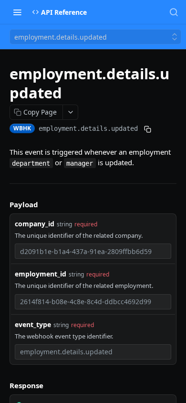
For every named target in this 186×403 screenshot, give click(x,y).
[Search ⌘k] (173, 12)
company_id (34, 223)
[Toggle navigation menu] (17, 12)
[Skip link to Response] (3, 385)
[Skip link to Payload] (3, 204)
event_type (33, 324)
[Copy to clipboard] (147, 129)
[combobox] (93, 251)
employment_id (40, 273)
